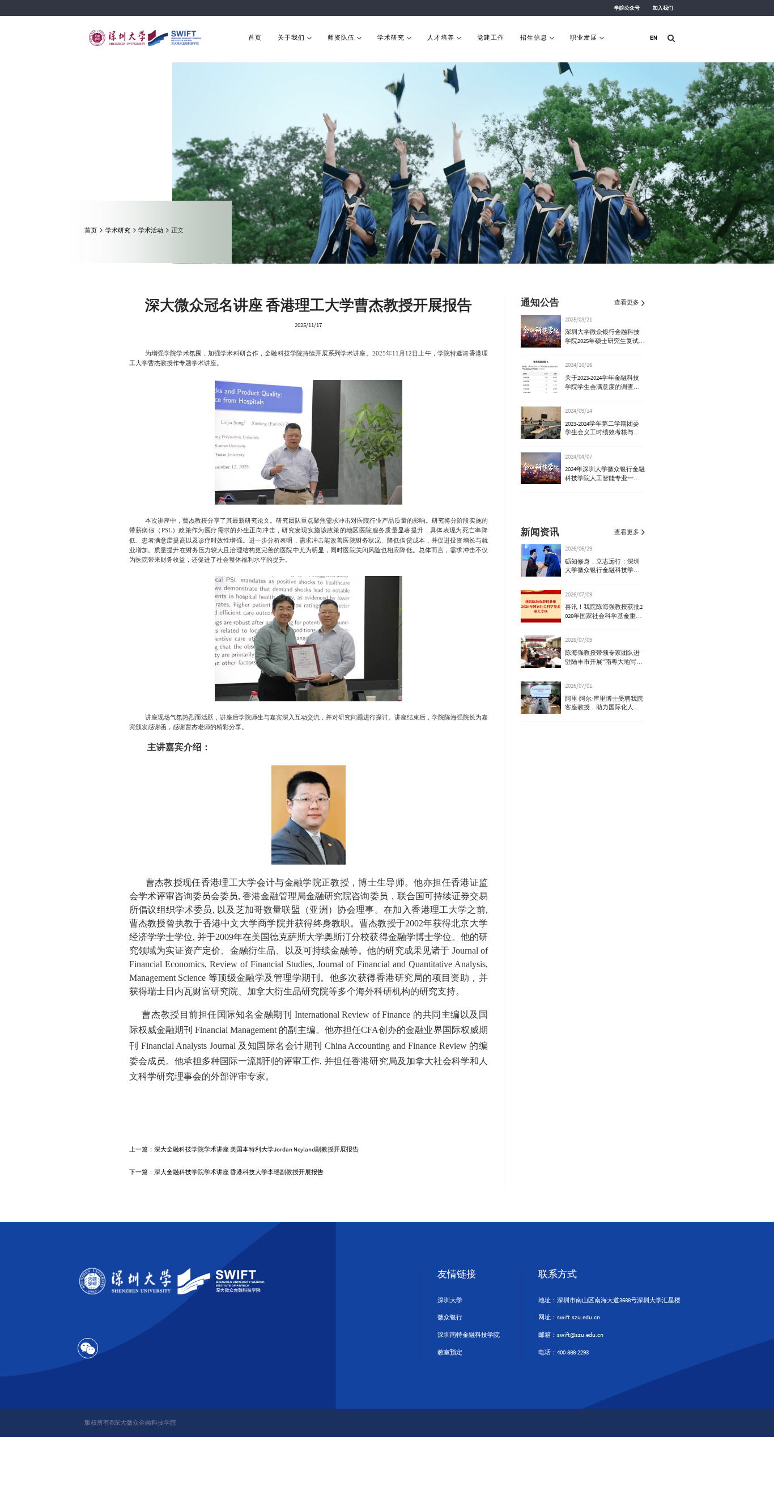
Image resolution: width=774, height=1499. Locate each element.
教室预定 (449, 1352)
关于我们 (291, 37)
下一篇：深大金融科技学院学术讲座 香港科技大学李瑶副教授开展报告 (226, 1172)
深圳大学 (449, 1300)
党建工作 (490, 37)
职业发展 (583, 37)
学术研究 (391, 37)
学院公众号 (627, 8)
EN (653, 37)
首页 (255, 37)
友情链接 (456, 1274)
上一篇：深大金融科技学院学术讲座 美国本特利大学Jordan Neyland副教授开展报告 (244, 1149)
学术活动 (150, 230)
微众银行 (449, 1317)
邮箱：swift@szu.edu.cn (570, 1335)
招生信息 (533, 37)
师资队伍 (341, 37)
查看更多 (626, 302)
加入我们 (663, 8)
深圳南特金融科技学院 (468, 1335)
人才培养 (440, 37)
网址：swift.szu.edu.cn (569, 1317)
